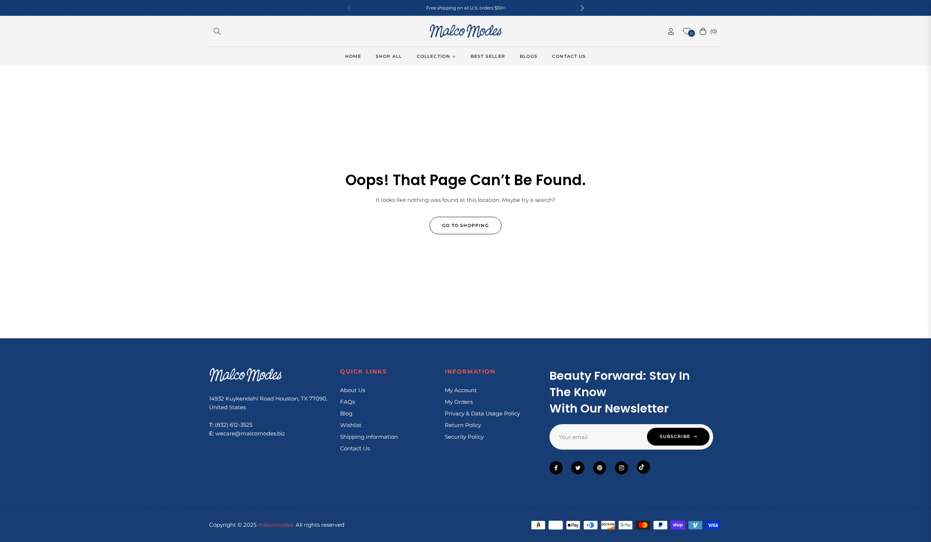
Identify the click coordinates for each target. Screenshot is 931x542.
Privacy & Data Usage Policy (482, 413)
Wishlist (350, 425)
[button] (582, 8)
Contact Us (355, 448)
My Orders (459, 401)
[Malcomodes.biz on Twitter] (577, 467)
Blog (346, 413)
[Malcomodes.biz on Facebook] (556, 467)
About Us (352, 390)
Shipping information (369, 436)
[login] (671, 31)
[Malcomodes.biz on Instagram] (621, 467)
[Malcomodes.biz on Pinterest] (599, 467)
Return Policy (463, 425)
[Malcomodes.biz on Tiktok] (643, 467)
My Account (461, 390)
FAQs (347, 401)
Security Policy (464, 436)
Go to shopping (465, 225)
